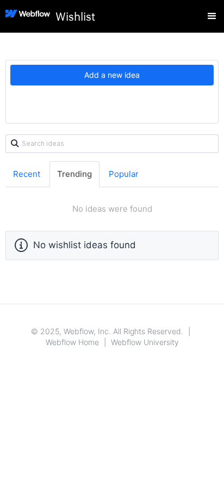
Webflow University (145, 342)
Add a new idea (112, 74)
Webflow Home (72, 342)
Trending (74, 174)
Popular (124, 174)
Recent (26, 174)
